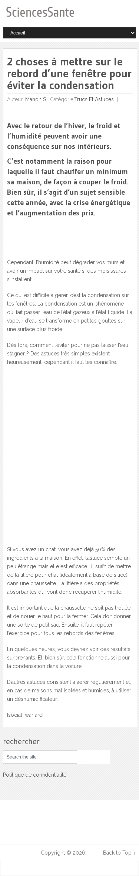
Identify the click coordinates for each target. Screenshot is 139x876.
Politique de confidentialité (34, 775)
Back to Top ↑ (119, 853)
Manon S (35, 99)
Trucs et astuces (94, 99)
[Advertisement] (69, 460)
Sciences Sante (21, 853)
